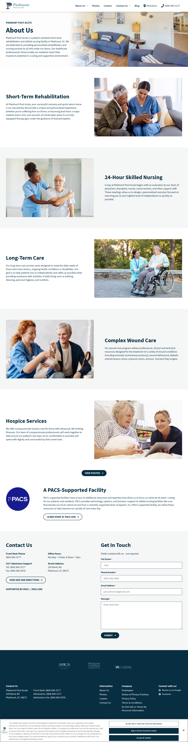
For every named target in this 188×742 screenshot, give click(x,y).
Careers (103, 698)
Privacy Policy (129, 698)
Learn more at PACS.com (61, 516)
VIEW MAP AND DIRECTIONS (24, 580)
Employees (127, 690)
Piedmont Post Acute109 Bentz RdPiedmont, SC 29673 (17, 694)
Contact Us (105, 702)
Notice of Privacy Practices (135, 694)
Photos (103, 694)
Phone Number (109, 572)
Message (105, 598)
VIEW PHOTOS (92, 473)
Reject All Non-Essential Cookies (144, 731)
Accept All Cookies (144, 738)
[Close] (184, 730)
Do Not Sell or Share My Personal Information (144, 724)
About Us (104, 690)
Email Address (108, 585)
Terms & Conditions (132, 702)
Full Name (106, 559)
